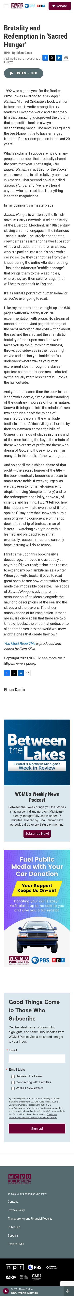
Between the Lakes (29, 1076)
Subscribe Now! (37, 833)
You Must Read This (19, 643)
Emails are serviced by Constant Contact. (33, 1116)
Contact (13, 1201)
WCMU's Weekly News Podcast (37, 797)
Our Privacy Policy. (47, 1117)
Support (13, 1235)
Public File (14, 1227)
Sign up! (37, 1128)
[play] (6, 1291)
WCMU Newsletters (29, 1088)
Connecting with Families (33, 1082)
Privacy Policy (16, 1210)
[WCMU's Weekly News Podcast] (37, 752)
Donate (61, 6)
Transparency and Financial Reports (30, 1218)
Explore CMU (16, 1244)
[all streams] (69, 1291)
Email (13, 1050)
